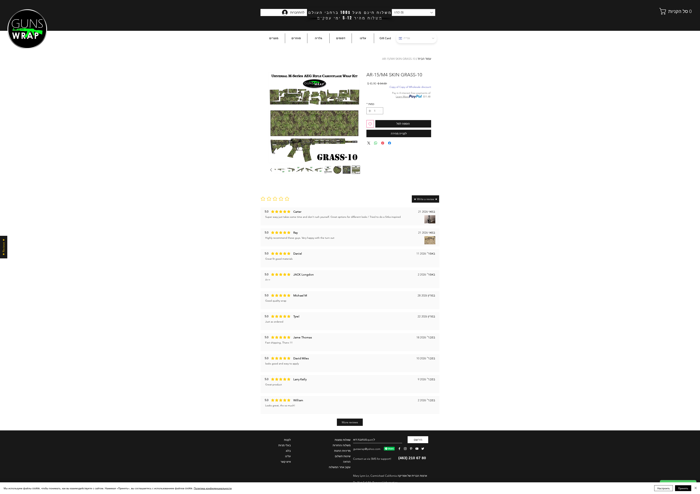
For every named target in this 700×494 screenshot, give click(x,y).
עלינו (288, 456)
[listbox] (413, 12)
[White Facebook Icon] (399, 448)
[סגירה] (695, 488)
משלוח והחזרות (342, 445)
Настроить (663, 488)
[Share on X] (369, 143)
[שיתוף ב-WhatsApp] (376, 143)
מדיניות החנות (342, 450)
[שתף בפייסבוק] (389, 143)
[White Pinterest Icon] (411, 448)
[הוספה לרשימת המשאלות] (370, 124)
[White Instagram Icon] (405, 448)
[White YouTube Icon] (417, 448)
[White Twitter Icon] (423, 448)
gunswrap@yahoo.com (366, 449)
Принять (683, 488)
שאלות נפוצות (343, 440)
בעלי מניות (284, 445)
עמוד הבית (424, 58)
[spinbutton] (375, 111)
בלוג (288, 450)
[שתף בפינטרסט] (382, 143)
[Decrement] (380, 111)
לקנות (287, 440)
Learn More (402, 96)
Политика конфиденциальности (213, 488)
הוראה (347, 461)
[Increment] (369, 111)
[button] (673, 11)
